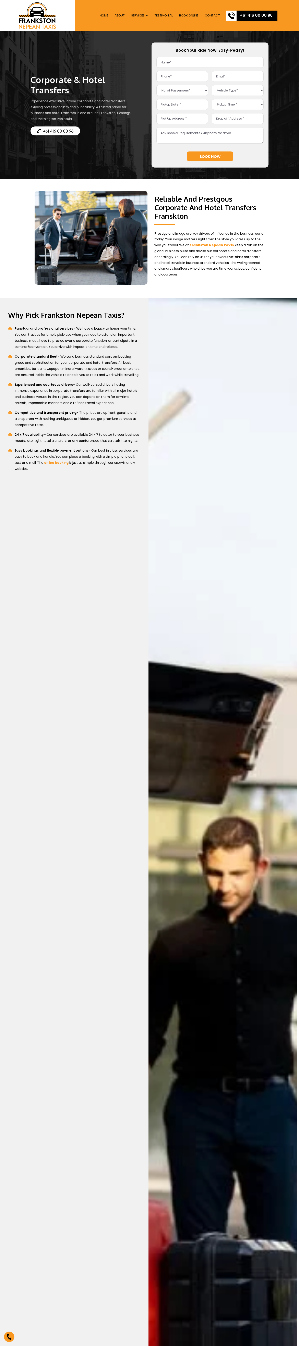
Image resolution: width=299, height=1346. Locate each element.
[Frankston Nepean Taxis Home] (37, 15)
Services (138, 15)
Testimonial (163, 15)
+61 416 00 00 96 (256, 15)
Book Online (188, 15)
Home (104, 15)
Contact (212, 15)
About (120, 15)
